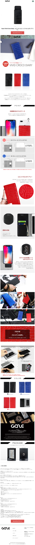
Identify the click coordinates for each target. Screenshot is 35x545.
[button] (1, 15)
